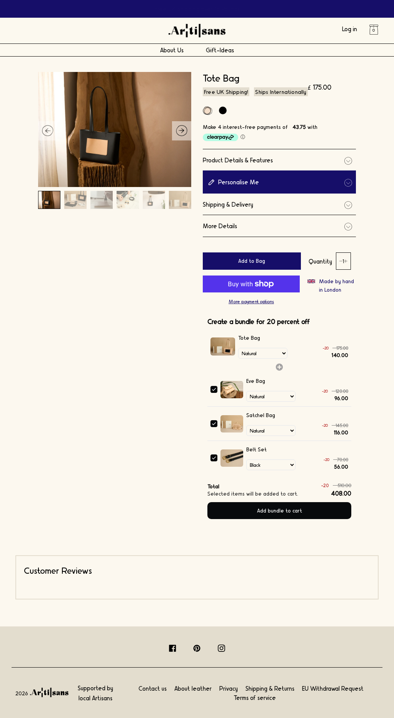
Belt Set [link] (256, 449)
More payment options (251, 301)
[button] (181, 130)
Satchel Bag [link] (260, 415)
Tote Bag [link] (249, 337)
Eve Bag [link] (255, 380)
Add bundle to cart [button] (279, 510)
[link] (222, 346)
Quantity (320, 261)
